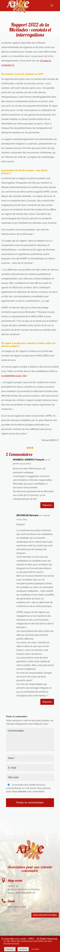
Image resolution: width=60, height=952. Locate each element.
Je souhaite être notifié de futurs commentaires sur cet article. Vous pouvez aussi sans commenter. (28, 788)
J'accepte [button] (35, 949)
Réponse (47, 505)
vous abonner (19, 791)
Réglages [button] (10, 949)
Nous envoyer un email (45, 915)
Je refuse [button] (23, 949)
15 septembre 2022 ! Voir (14, 375)
